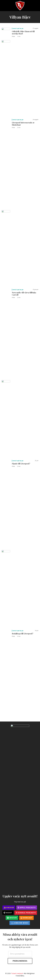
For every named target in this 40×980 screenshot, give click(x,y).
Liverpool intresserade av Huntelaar (23, 123)
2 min (18, 127)
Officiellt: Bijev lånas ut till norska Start (23, 32)
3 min (18, 466)
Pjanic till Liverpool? (21, 463)
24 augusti (35, 119)
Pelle (13, 36)
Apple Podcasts (27, 907)
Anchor (10, 907)
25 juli (36, 460)
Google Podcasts (27, 913)
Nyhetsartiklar (18, 28)
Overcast (27, 918)
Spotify (13, 918)
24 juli (36, 630)
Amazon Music (21, 923)
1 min (18, 36)
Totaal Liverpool (17, 973)
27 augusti (35, 28)
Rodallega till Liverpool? (22, 633)
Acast (8, 913)
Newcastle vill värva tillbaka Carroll (24, 293)
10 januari (35, 289)
